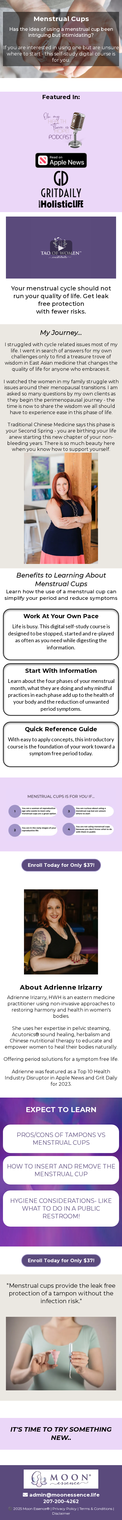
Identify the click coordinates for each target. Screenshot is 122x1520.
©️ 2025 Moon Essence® (29, 1508)
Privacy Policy (64, 1508)
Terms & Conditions (95, 1508)
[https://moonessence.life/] (61, 1479)
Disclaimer (61, 1513)
